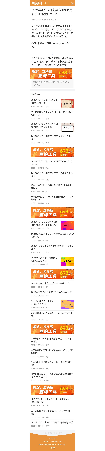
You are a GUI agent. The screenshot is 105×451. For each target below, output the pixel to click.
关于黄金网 (52, 438)
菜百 (46, 3)
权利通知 (52, 448)
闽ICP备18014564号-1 (59, 445)
